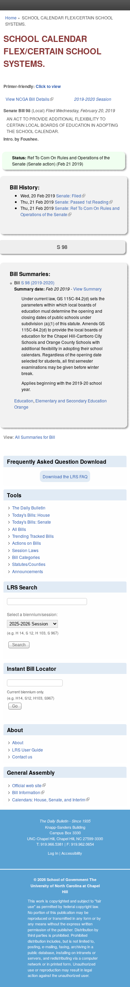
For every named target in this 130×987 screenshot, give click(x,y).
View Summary (87, 289)
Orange (21, 407)
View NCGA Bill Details (29, 99)
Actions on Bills (26, 543)
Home (11, 17)
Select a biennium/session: (32, 614)
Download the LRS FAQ (65, 476)
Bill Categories (26, 557)
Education (23, 400)
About (17, 742)
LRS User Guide (27, 750)
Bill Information (28, 792)
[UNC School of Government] (63, 5)
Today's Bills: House (31, 515)
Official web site (29, 785)
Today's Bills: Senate (31, 522)
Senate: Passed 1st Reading (84, 202)
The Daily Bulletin (28, 507)
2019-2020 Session (92, 99)
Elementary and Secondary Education (71, 400)
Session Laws (25, 550)
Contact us (22, 756)
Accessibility (71, 853)
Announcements (27, 571)
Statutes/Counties (28, 564)
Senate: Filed (70, 195)
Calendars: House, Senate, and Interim (50, 799)
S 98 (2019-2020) (37, 282)
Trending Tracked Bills (33, 536)
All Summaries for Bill (35, 437)
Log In (53, 853)
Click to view (48, 86)
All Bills (19, 529)
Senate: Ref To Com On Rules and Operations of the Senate (70, 211)
